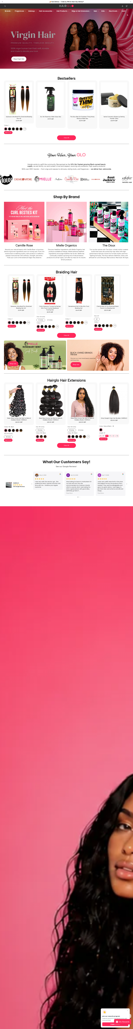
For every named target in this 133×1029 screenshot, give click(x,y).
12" (107, 436)
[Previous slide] (2, 2)
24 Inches (49, 320)
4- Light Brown (13, 430)
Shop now (13, 363)
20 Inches (80, 430)
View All (66, 138)
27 (82, 322)
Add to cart (8, 132)
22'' (97, 319)
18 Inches (8, 437)
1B (9, 129)
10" (103, 436)
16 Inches (40, 320)
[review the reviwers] (60, 474)
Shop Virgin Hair (18, 59)
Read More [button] (69, 493)
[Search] (5, 6)
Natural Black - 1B (100, 429)
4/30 (17, 430)
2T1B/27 (53, 326)
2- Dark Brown (9, 430)
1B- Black (5, 430)
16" (113, 436)
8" (100, 436)
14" (110, 436)
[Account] (122, 6)
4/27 (21, 430)
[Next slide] (130, 2)
